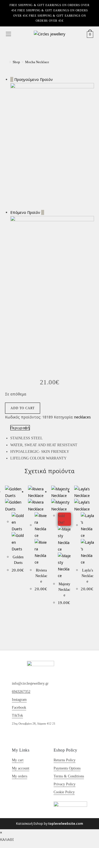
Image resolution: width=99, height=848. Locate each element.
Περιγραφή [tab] (20, 427)
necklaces (82, 417)
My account (20, 768)
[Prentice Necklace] (52, 275)
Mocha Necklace (37, 62)
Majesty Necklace (64, 589)
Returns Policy (65, 760)
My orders (19, 776)
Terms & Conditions (69, 776)
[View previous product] (11, 79)
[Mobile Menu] (8, 34)
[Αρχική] (6, 62)
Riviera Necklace (41, 575)
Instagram (19, 700)
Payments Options (67, 768)
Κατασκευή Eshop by (49, 823)
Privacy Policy (65, 784)
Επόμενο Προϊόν (25, 212)
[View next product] (42, 212)
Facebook (19, 707)
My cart (17, 760)
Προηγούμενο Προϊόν (33, 79)
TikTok (17, 715)
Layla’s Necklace (87, 575)
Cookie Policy (64, 792)
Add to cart (23, 408)
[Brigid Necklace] (52, 145)
